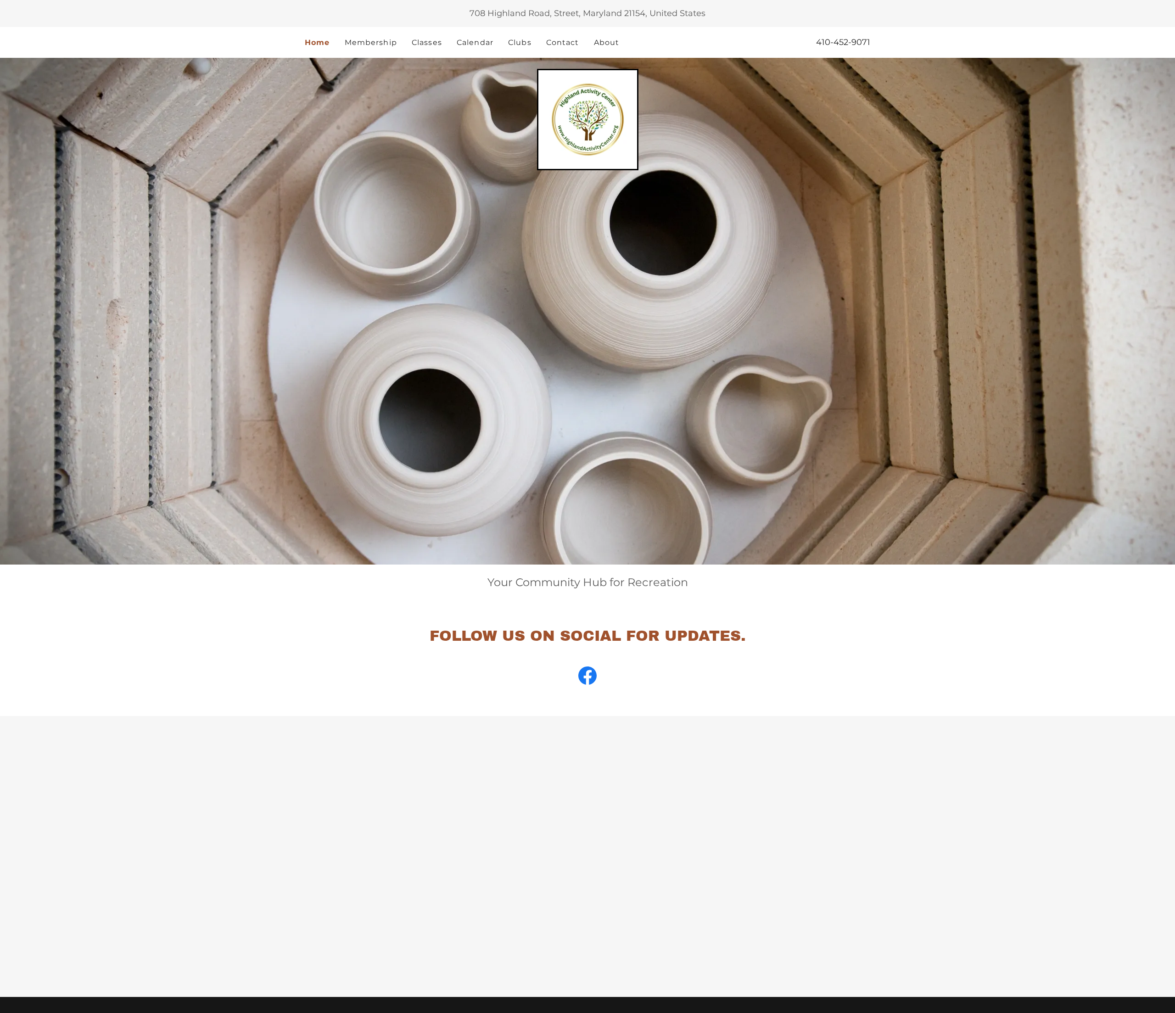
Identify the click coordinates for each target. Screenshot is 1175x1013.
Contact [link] (562, 42)
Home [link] (317, 42)
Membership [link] (371, 42)
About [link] (607, 42)
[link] (588, 119)
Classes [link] (427, 42)
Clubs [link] (520, 42)
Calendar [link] (475, 42)
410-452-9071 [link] (843, 42)
